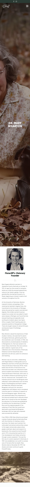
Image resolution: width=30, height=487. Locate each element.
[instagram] (16, 1)
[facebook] (13, 1)
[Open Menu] (27, 6)
